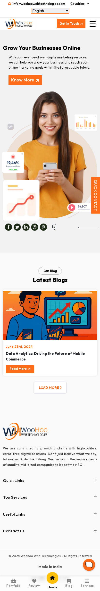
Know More (22, 80)
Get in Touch (69, 23)
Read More (18, 369)
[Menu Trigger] (92, 23)
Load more (49, 387)
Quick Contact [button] (95, 195)
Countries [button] (77, 4)
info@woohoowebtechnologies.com (39, 4)
